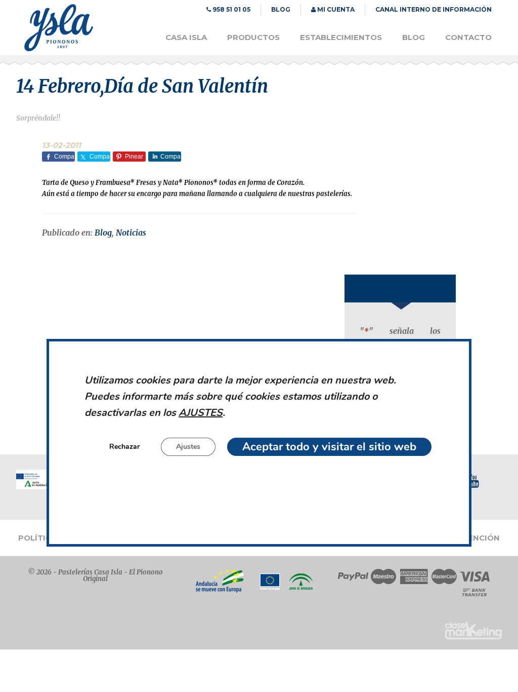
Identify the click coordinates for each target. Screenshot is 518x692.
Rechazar (124, 447)
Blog (103, 232)
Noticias (131, 232)
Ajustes (188, 447)
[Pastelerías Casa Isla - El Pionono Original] (58, 48)
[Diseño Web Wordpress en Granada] (473, 630)
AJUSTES (201, 413)
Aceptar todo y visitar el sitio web (329, 447)
